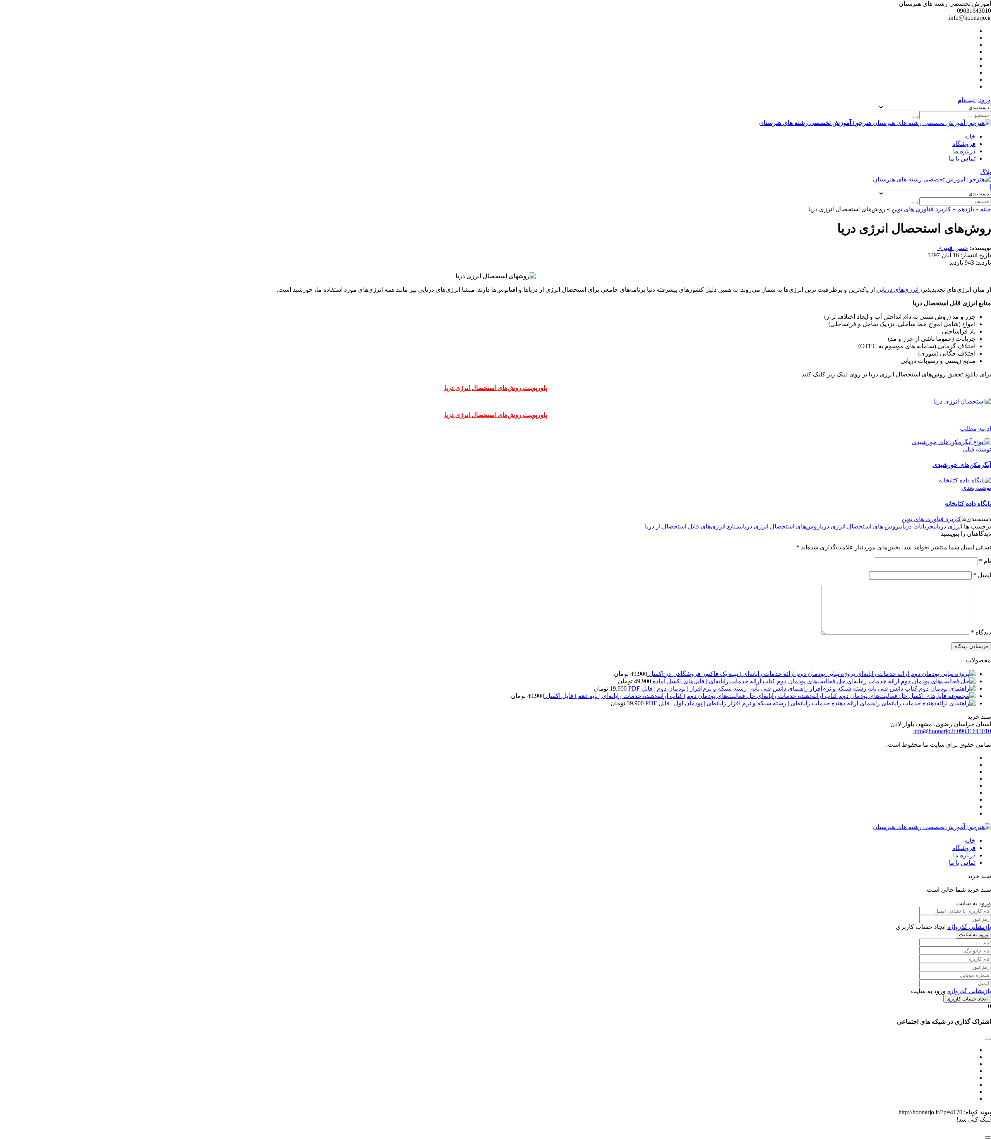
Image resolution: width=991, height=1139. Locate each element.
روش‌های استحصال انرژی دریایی (779, 526)
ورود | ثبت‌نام (974, 100)
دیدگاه (981, 632)
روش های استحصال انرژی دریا (859, 526)
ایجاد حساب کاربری (967, 999)
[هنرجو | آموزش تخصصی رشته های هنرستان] (932, 179)
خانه (970, 136)
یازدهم (965, 209)
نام (985, 561)
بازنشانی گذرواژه (969, 927)
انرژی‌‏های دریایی (898, 289)
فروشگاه (964, 143)
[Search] (915, 117)
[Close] (988, 1137)
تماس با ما (962, 158)
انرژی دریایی (947, 526)
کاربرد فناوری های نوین (921, 209)
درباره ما (964, 151)
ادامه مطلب (975, 428)
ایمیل (982, 575)
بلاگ (985, 172)
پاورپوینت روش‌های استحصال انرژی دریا (495, 388)
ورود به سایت (973, 934)
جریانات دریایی (916, 526)
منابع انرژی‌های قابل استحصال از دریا (692, 526)
